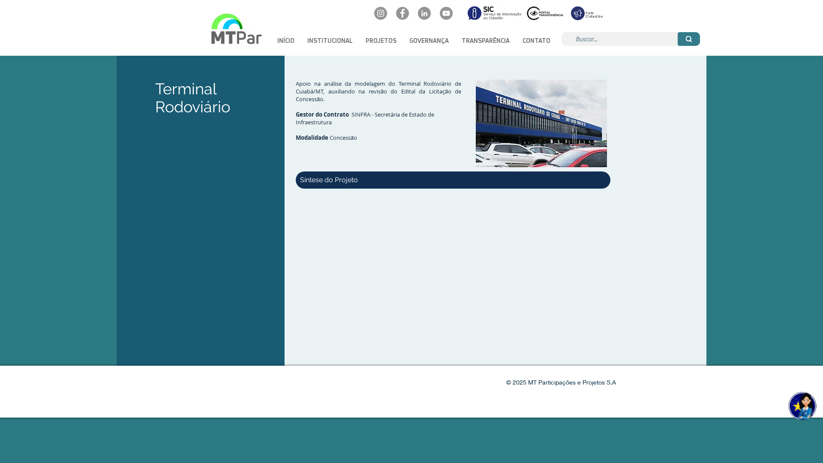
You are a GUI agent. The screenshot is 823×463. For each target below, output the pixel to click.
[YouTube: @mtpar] (446, 13)
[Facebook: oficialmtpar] (402, 13)
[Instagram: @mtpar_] (380, 13)
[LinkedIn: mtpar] (424, 13)
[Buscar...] (689, 39)
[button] (330, 40)
